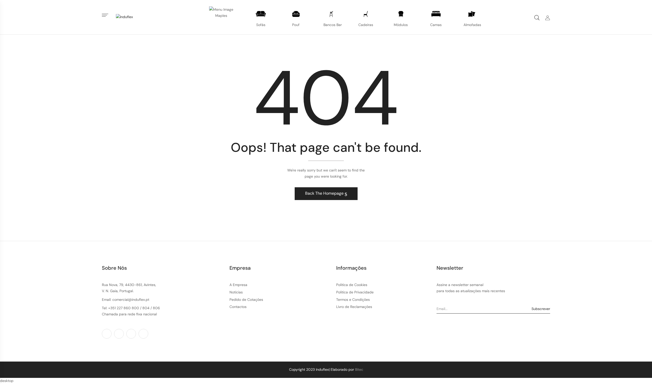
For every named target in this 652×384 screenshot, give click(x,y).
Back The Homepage (325, 193)
